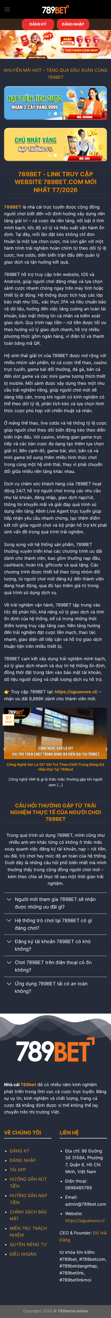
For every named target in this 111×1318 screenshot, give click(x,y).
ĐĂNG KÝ (38, 24)
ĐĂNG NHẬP (73, 24)
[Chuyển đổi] (9, 900)
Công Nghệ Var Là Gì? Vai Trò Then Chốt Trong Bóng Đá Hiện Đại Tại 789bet (55, 766)
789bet (28, 1084)
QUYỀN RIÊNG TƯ (28, 1244)
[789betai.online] (55, 9)
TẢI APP (18, 1169)
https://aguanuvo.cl (85, 1220)
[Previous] (5, 749)
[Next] (106, 749)
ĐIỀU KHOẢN (23, 1254)
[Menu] (7, 9)
